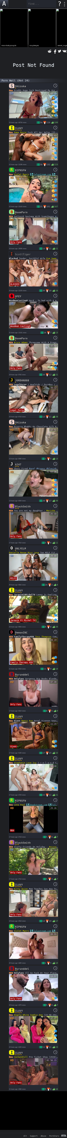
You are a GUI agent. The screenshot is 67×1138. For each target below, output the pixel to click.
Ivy (34, 763)
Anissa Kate (56, 847)
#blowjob (51, 468)
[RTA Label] (64, 1136)
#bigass (40, 468)
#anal (32, 468)
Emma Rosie (20, 132)
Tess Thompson (43, 637)
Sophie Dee (36, 1015)
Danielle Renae (17, 552)
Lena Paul (19, 805)
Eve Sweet (52, 258)
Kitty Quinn (21, 889)
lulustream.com (42, 174)
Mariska (50, 510)
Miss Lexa (33, 552)
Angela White (21, 1015)
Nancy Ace (27, 721)
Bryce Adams (21, 342)
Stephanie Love (22, 763)
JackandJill (21, 1057)
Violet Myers (21, 174)
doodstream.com (38, 805)
